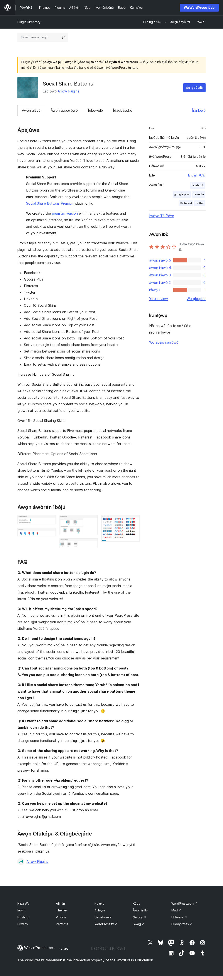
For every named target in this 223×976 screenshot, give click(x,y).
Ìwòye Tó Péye (161, 216)
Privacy (22, 924)
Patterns (62, 924)
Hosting (23, 917)
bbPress (179, 917)
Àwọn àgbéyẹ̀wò (64, 110)
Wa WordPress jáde (199, 7)
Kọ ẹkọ (99, 903)
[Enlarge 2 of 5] (50, 534)
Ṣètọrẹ (139, 917)
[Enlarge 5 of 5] (134, 521)
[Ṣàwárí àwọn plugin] (63, 37)
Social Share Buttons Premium (50, 203)
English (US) (197, 175)
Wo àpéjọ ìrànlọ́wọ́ (163, 342)
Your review (158, 298)
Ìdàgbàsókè (122, 110)
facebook (197, 185)
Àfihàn (60, 903)
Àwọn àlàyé (31, 110)
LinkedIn (198, 194)
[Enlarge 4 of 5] (92, 544)
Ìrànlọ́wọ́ (199, 110)
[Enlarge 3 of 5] (92, 521)
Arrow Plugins (68, 91)
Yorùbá (64, 948)
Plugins (61, 917)
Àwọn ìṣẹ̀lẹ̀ (140, 910)
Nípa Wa (23, 903)
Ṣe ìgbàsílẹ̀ (194, 87)
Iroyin (21, 910)
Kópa (136, 903)
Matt (176, 910)
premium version (65, 213)
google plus (181, 194)
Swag (139, 924)
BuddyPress (182, 924)
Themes (62, 910)
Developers (103, 917)
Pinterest (186, 203)
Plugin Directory (29, 22)
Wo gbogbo (196, 298)
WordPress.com (184, 903)
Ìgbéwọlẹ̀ (95, 110)
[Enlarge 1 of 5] (50, 521)
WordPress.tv (106, 924)
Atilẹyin (100, 910)
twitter (200, 203)
